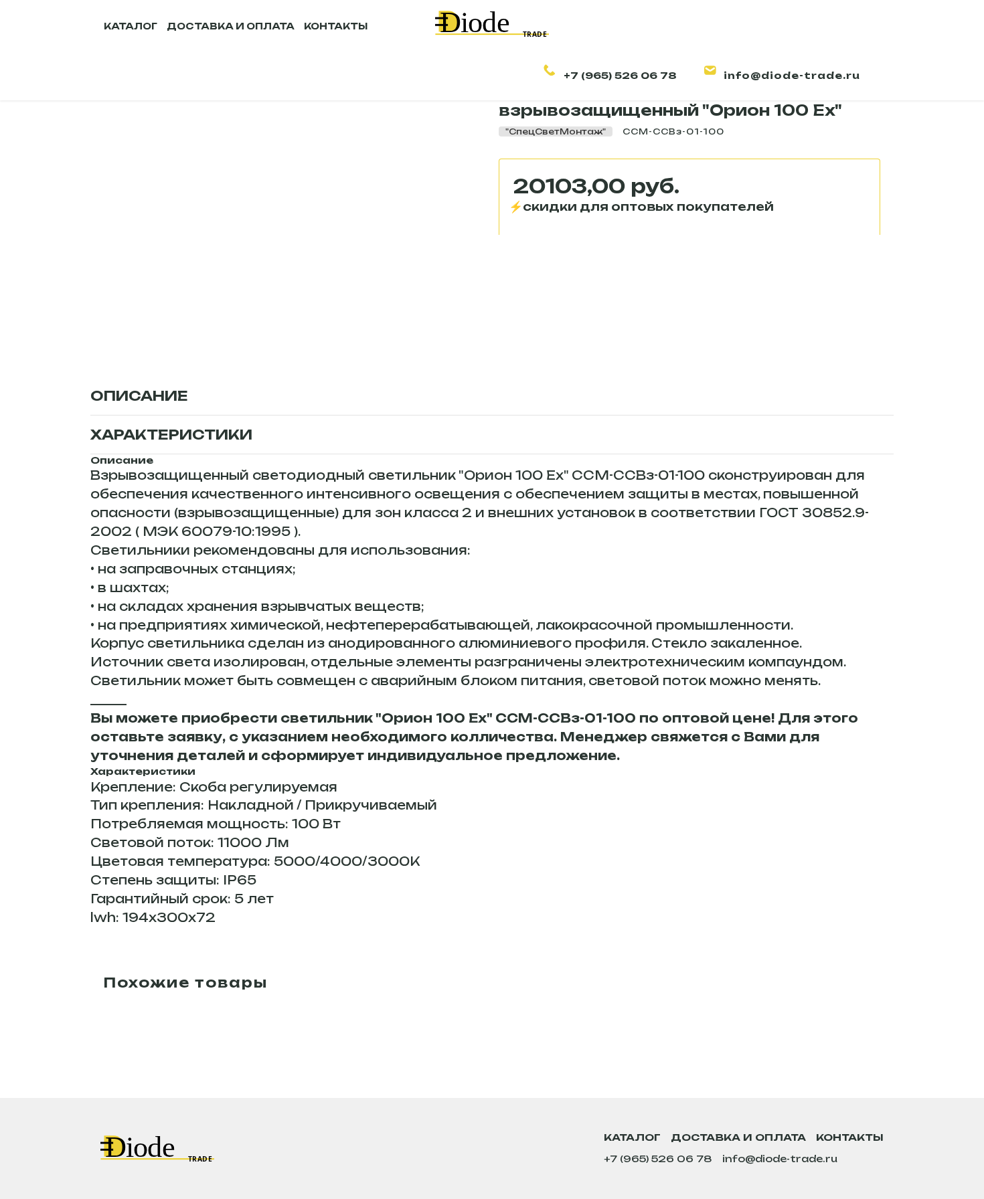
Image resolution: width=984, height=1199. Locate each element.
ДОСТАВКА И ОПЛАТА (231, 26)
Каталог (632, 1137)
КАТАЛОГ (130, 26)
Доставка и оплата (738, 1137)
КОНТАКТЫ (335, 26)
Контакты (850, 1137)
